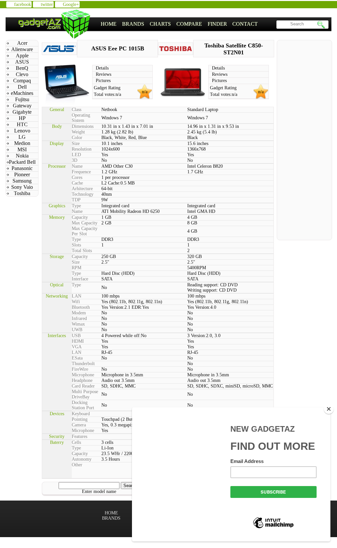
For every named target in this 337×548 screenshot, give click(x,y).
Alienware (22, 49)
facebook (22, 4)
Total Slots (82, 250)
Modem (79, 312)
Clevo (22, 74)
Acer (22, 43)
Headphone (82, 380)
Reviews (103, 74)
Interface (80, 278)
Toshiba (22, 193)
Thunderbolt (83, 363)
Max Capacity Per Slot (84, 231)
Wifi (76, 301)
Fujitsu (22, 99)
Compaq (22, 80)
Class (76, 109)
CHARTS (160, 24)
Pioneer (22, 174)
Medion (22, 143)
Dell (22, 87)
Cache (77, 183)
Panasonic (22, 168)
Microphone (83, 374)
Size (76, 143)
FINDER (217, 24)
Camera (79, 424)
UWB (77, 329)
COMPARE (189, 24)
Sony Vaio (22, 187)
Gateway (22, 105)
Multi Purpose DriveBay (85, 394)
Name (77, 166)
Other (77, 464)
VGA (77, 346)
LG (22, 137)
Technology (82, 194)
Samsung (22, 181)
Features (79, 436)
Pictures (103, 80)
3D (74, 160)
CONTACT (245, 24)
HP (22, 118)
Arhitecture (82, 188)
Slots (76, 245)
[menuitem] (108, 24)
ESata (77, 358)
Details (102, 68)
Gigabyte (22, 112)
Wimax (78, 324)
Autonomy (81, 459)
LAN (76, 296)
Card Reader (83, 386)
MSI (22, 149)
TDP (76, 199)
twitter (47, 4)
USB (76, 335)
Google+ (71, 4)
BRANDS (133, 24)
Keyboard (81, 413)
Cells (76, 442)
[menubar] (179, 24)
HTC (22, 124)
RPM (76, 267)
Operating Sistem (81, 118)
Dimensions (82, 126)
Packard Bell (22, 162)
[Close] (329, 409)
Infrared (79, 318)
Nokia (22, 156)
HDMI (78, 341)
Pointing (80, 419)
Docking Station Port (83, 405)
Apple (22, 55)
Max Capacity (84, 222)
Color (77, 137)
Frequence (81, 171)
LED (76, 154)
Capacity (80, 217)
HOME (109, 24)
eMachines (22, 93)
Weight (78, 132)
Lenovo (22, 130)
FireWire (80, 369)
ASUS (22, 62)
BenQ (22, 68)
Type (76, 205)
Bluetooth (81, 307)
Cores (77, 177)
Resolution (81, 149)
